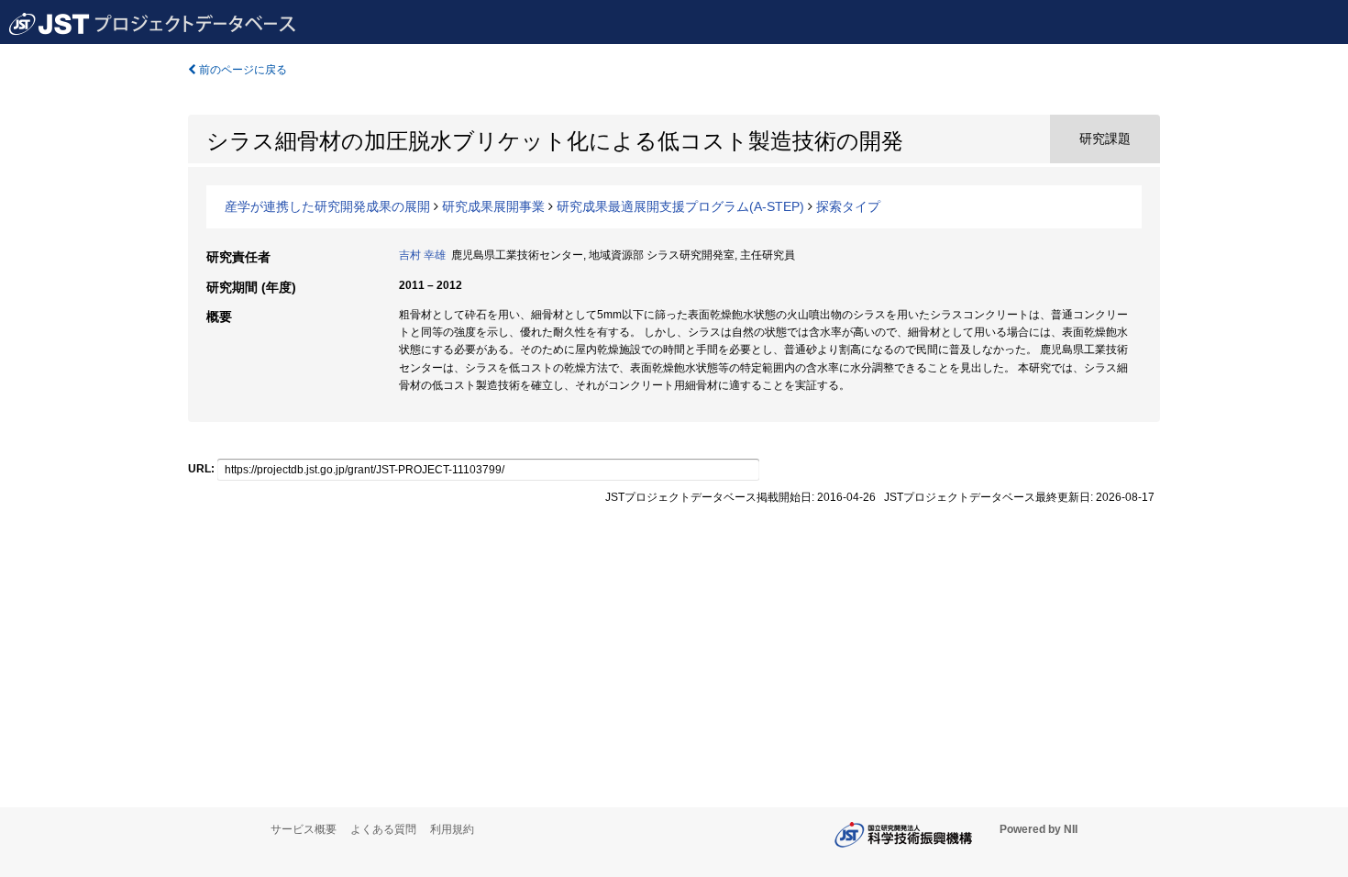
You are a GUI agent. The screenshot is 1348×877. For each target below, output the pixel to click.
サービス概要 (304, 829)
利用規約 (452, 829)
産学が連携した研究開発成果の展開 (327, 206)
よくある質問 (383, 829)
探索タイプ (848, 206)
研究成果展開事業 (493, 206)
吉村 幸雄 (422, 255)
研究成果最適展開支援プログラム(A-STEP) (680, 206)
